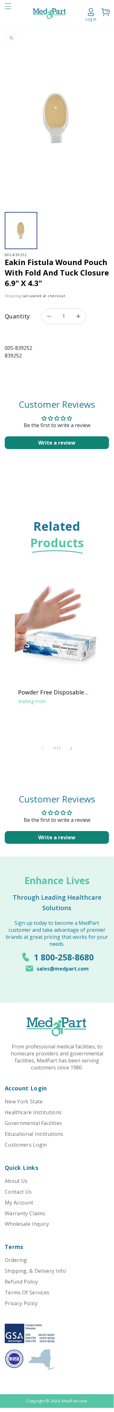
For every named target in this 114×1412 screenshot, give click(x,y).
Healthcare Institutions (33, 1112)
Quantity (17, 316)
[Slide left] (43, 748)
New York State (24, 1101)
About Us (16, 1180)
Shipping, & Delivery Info (35, 1270)
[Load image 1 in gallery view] (21, 230)
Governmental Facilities (33, 1123)
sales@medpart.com (63, 968)
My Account (19, 1202)
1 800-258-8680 (64, 957)
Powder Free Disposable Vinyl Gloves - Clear (51, 692)
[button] (8, 13)
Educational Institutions (34, 1133)
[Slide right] (71, 748)
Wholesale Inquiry (27, 1223)
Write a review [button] (56, 442)
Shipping (13, 296)
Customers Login (26, 1144)
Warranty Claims (25, 1213)
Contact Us (18, 1191)
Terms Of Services (27, 1292)
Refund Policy (21, 1281)
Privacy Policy (21, 1303)
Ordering (16, 1260)
